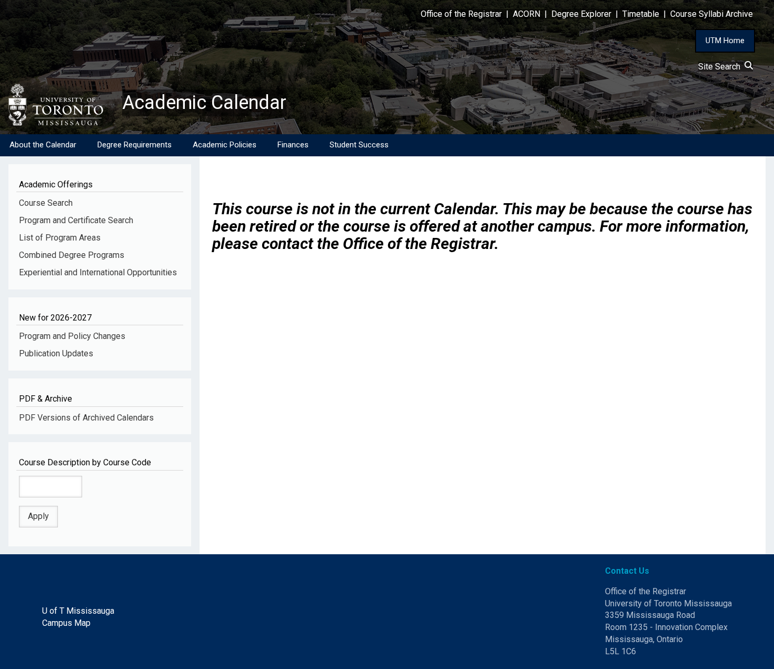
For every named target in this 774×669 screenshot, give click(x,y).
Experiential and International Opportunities (98, 272)
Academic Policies (224, 144)
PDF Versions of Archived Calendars (86, 418)
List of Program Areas (60, 238)
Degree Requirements (134, 144)
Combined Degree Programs (71, 255)
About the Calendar (42, 144)
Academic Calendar (204, 103)
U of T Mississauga (78, 611)
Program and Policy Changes (72, 336)
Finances (293, 144)
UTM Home (725, 40)
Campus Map (66, 623)
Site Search (721, 67)
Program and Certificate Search (76, 220)
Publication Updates (56, 353)
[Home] (61, 104)
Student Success (359, 144)
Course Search (46, 203)
